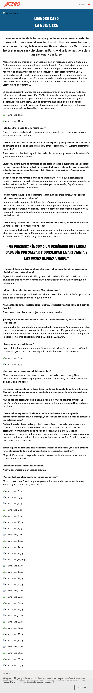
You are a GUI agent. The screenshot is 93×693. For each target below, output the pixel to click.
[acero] (11, 4)
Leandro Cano (56, 42)
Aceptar (82, 687)
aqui (52, 682)
